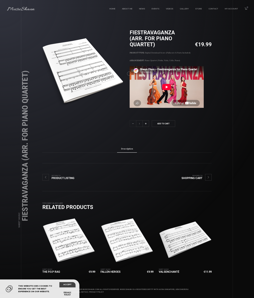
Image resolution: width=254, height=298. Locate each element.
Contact (213, 9)
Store (198, 9)
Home (112, 9)
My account (231, 9)
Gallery (184, 9)
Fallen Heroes (111, 271)
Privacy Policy (96, 292)
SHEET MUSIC (19, 220)
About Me (127, 9)
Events (155, 9)
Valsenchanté (169, 271)
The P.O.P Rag (51, 271)
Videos (169, 9)
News (142, 9)
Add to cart (163, 124)
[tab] (127, 149)
